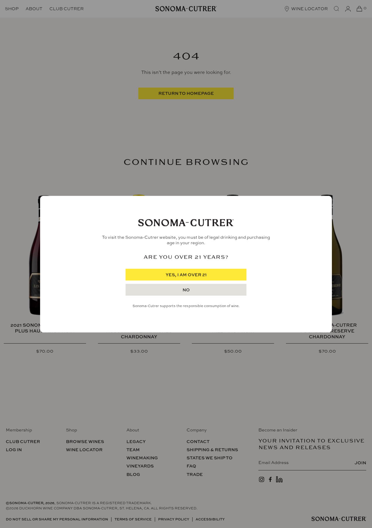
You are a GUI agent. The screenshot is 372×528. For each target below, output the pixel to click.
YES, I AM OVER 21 (186, 275)
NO (186, 290)
